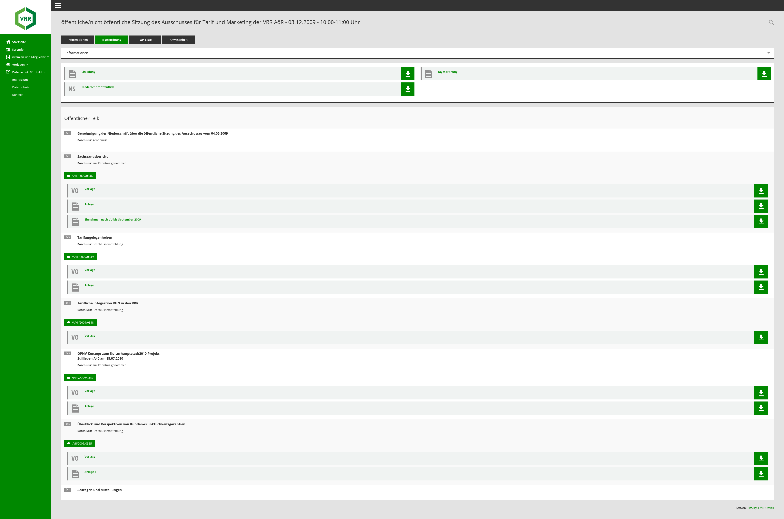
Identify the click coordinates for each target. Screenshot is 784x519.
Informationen (78, 40)
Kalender (18, 49)
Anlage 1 (90, 472)
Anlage (89, 204)
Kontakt (17, 95)
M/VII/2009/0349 (83, 257)
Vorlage (90, 189)
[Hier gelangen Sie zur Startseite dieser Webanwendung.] (25, 18)
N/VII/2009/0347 (82, 378)
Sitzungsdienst (761, 508)
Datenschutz (20, 87)
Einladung (88, 72)
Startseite (19, 42)
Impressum (20, 80)
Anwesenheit (179, 40)
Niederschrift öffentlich (97, 87)
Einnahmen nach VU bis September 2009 (113, 219)
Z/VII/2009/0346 (82, 176)
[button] (25, 57)
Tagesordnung (111, 40)
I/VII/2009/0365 (82, 443)
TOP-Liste (145, 40)
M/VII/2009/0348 (83, 322)
